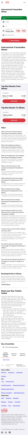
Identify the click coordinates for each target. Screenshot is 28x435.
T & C (2, 381)
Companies (19, 372)
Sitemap (3, 376)
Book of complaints (6, 392)
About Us (3, 372)
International (16, 405)
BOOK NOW (14, 101)
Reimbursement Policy (7, 389)
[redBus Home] (7, 2)
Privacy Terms (10, 381)
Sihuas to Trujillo (7, 96)
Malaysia (3, 402)
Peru (9, 405)
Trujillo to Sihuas (7, 115)
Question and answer (19, 385)
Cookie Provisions (6, 385)
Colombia (4, 405)
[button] (14, 22)
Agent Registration (19, 392)
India (2, 398)
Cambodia (17, 402)
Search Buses (15, 40)
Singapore (16, 398)
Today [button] (18, 30)
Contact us (11, 372)
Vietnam (10, 402)
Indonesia (8, 398)
